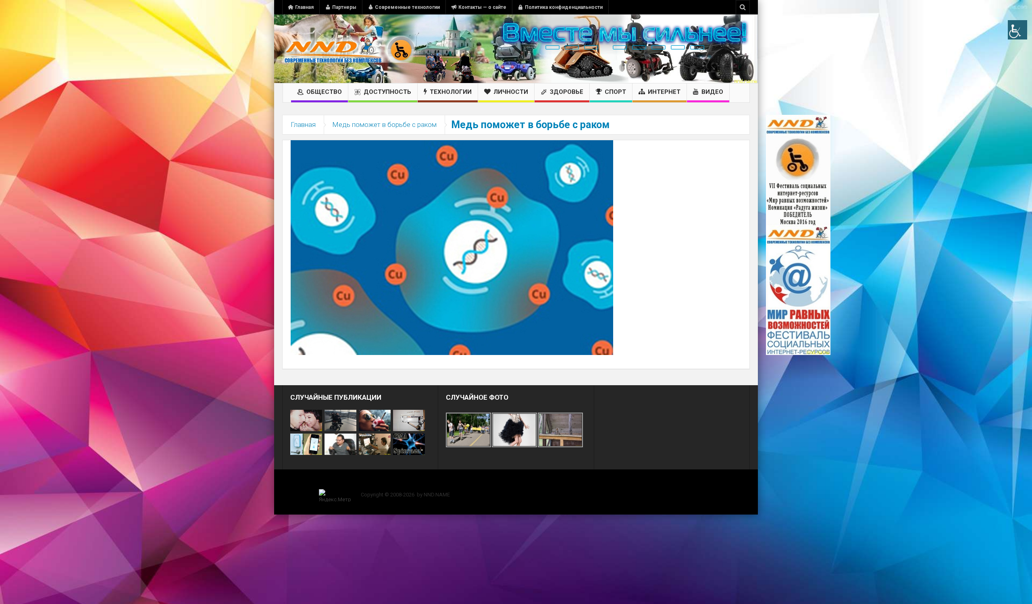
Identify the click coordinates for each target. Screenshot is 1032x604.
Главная (304, 7)
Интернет (664, 91)
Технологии (451, 91)
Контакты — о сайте (482, 7)
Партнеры (344, 7)
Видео (712, 91)
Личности (510, 91)
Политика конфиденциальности (564, 7)
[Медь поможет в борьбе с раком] (452, 247)
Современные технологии (407, 7)
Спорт (615, 91)
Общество (324, 91)
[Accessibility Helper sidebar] (1017, 29)
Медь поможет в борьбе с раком (384, 124)
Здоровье (566, 91)
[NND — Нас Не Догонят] (348, 49)
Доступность (387, 91)
